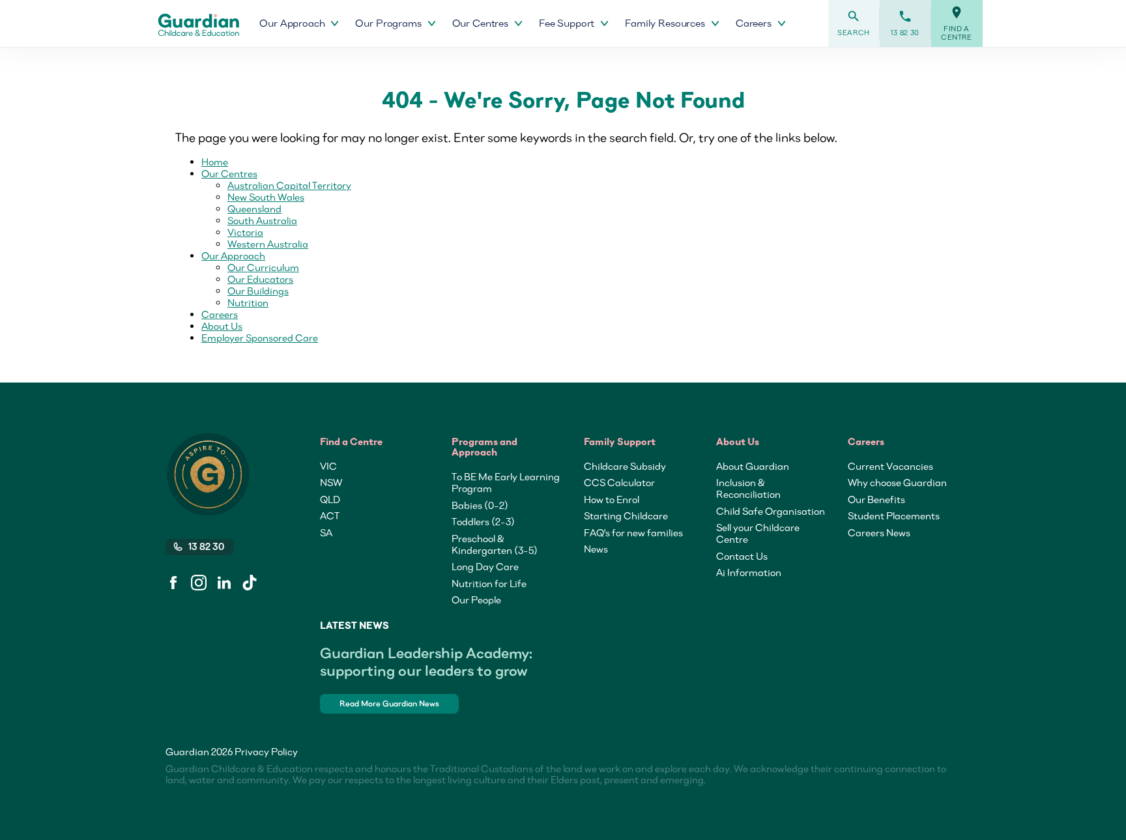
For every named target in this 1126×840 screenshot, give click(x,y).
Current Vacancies (890, 466)
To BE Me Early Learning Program (506, 482)
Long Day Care (485, 566)
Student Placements (894, 515)
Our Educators (260, 279)
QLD (330, 499)
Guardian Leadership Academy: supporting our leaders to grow (426, 661)
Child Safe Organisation (770, 511)
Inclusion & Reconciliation (748, 488)
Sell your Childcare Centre (758, 533)
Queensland (254, 208)
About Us (221, 326)
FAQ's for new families (633, 532)
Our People (476, 599)
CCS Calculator (619, 482)
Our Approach (233, 255)
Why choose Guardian (897, 482)
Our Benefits (876, 499)
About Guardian (752, 466)
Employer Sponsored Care (259, 337)
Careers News (879, 532)
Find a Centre (956, 23)
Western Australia (267, 244)
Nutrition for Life (489, 583)
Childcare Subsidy (625, 466)
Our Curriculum (263, 267)
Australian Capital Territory (289, 185)
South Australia (262, 220)
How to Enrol (611, 499)
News (596, 549)
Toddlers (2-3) (483, 521)
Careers (219, 314)
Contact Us (742, 556)
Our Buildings (258, 291)
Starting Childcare (626, 515)
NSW (331, 482)
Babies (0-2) (480, 505)
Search (853, 23)
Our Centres (229, 173)
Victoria (245, 232)
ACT (329, 515)
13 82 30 (905, 23)
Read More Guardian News (389, 703)
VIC (328, 466)
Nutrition (247, 302)
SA (326, 532)
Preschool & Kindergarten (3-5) (495, 544)
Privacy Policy (266, 751)
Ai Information (748, 572)
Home (214, 161)
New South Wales (265, 197)
